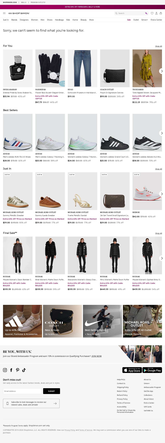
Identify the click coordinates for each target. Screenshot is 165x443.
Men (42, 20)
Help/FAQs (121, 379)
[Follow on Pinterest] (18, 371)
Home (75, 20)
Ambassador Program (152, 387)
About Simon (149, 399)
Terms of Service (123, 403)
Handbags (59, 20)
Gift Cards (148, 407)
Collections (148, 395)
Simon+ (144, 20)
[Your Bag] (161, 13)
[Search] (131, 13)
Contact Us (121, 383)
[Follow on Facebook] (11, 371)
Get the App (148, 391)
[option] (18, 73)
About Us (147, 379)
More (91, 20)
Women (34, 20)
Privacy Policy (122, 399)
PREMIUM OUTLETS (38, 2)
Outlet (136, 20)
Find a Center (156, 20)
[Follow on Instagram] (5, 371)
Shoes (49, 20)
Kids (68, 20)
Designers (24, 20)
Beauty (84, 20)
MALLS (23, 2)
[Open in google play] (152, 372)
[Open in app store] (132, 372)
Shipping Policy (123, 387)
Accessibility (121, 407)
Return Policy (122, 391)
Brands (14, 20)
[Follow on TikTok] (24, 371)
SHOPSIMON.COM (10, 2)
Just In (6, 20)
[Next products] (162, 71)
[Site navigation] (4, 13)
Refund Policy (122, 395)
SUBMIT (51, 391)
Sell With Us (148, 410)
